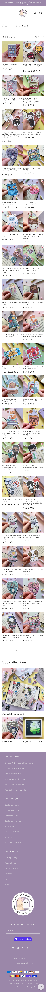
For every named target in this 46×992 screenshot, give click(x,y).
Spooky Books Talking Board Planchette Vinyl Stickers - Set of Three (12, 270)
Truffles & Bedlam (21, 980)
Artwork (8, 837)
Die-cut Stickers (12, 832)
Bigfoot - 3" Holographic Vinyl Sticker (33, 303)
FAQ (7, 879)
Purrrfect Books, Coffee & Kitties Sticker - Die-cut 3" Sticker (11, 433)
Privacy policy (33, 983)
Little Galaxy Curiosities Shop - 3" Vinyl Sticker (12, 570)
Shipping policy (31, 987)
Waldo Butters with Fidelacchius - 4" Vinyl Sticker (33, 466)
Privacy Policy (11, 858)
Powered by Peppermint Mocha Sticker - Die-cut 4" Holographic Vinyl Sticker (32, 100)
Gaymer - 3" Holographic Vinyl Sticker (12, 303)
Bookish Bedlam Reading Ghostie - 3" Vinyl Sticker (31, 536)
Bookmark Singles (13, 821)
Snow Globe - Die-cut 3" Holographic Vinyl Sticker (10, 400)
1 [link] (16, 651)
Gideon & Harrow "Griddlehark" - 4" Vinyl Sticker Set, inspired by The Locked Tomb (32, 502)
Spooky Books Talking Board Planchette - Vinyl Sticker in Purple (11, 170)
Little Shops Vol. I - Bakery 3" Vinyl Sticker (33, 169)
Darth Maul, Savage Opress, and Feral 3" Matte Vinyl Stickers (32, 66)
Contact (8, 874)
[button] (4, 13)
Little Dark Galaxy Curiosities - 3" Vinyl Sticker (12, 335)
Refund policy (21, 983)
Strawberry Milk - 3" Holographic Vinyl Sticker (32, 203)
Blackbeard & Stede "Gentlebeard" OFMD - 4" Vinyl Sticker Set (10, 467)
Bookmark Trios (12, 810)
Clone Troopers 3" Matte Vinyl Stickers (12, 500)
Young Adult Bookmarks (16, 784)
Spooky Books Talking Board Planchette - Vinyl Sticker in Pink (32, 603)
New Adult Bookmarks (15, 779)
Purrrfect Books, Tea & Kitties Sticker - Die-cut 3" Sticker (33, 335)
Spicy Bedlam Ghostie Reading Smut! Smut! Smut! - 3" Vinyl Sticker (12, 537)
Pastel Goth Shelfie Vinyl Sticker (10, 65)
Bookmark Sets (11, 816)
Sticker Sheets (11, 826)
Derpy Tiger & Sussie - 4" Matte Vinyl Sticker (10, 203)
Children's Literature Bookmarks (19, 763)
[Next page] (29, 651)
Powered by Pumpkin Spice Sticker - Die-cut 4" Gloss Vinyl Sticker (32, 433)
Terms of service (17, 987)
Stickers (5, 741)
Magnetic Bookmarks (12, 714)
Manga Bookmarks (13, 774)
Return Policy (11, 863)
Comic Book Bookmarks (15, 768)
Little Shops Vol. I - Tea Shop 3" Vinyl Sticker (33, 636)
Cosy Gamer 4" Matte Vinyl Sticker (11, 368)
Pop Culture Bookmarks (15, 790)
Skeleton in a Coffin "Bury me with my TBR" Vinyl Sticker (12, 636)
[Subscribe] (37, 931)
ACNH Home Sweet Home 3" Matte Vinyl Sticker (33, 368)
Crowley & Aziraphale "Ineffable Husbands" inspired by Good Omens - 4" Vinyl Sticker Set (12, 135)
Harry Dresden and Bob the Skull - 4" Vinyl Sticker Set (32, 133)
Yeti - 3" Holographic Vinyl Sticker (11, 235)
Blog (7, 884)
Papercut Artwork (31, 741)
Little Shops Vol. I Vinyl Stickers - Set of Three (31, 269)
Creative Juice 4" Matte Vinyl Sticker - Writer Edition (12, 99)
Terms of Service (12, 868)
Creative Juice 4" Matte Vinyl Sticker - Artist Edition (33, 400)
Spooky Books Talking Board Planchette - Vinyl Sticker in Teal (11, 603)
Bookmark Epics (12, 805)
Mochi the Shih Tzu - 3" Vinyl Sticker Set (33, 570)
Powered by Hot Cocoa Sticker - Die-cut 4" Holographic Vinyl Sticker (33, 236)
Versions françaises (13, 843)
